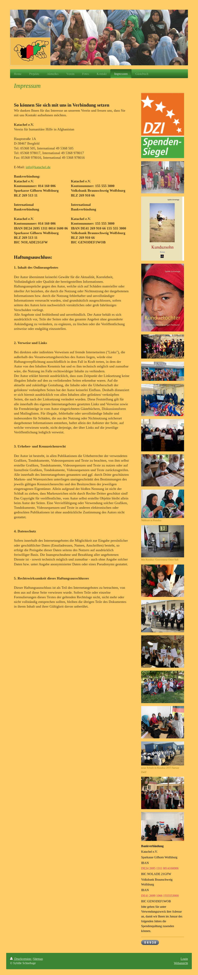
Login (184, 958)
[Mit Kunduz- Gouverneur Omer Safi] (162, 541)
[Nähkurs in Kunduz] (162, 504)
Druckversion (23, 958)
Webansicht (181, 963)
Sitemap (38, 958)
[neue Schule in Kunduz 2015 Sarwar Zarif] (162, 753)
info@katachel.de (38, 167)
